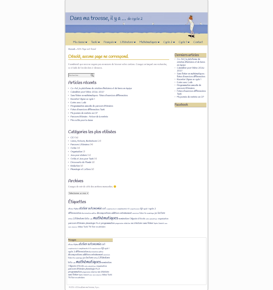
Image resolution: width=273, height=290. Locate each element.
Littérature (126, 42)
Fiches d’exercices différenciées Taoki (88, 109)
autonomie (95, 208)
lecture (161, 213)
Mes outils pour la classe (82, 120)
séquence (74, 227)
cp (141, 208)
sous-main (92, 275)
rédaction (127, 223)
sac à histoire (136, 223)
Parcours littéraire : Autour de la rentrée (89, 116)
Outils (73, 148)
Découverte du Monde (81, 162)
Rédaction (75, 165)
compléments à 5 (111, 209)
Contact (198, 42)
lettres (70, 219)
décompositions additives (108, 213)
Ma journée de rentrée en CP (84, 113)
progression (119, 223)
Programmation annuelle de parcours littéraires (92, 106)
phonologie (90, 223)
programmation (108, 223)
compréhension (134, 209)
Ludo (91, 219)
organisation (163, 218)
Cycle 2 (167, 42)
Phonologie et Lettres (81, 169)
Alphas (76, 209)
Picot (98, 223)
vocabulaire (101, 227)
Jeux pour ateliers (79, 155)
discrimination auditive (89, 213)
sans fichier (148, 223)
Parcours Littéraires (80, 144)
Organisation (76, 151)
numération (124, 218)
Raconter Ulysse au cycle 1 (83, 99)
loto (87, 218)
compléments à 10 (123, 209)
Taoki (94, 42)
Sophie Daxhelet (159, 223)
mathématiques (105, 218)
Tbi (90, 227)
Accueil (71, 49)
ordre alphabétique (151, 219)
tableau (80, 227)
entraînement (126, 213)
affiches (70, 209)
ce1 (104, 208)
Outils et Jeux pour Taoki (82, 158)
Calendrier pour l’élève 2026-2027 (87, 91)
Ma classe (79, 42)
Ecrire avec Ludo (78, 102)
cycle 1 (145, 209)
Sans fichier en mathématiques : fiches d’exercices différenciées (99, 95)
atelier (83, 208)
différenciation (74, 213)
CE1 (72, 137)
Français (109, 42)
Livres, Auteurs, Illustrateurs (84, 141)
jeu (156, 213)
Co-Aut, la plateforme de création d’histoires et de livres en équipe (101, 88)
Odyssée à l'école (137, 218)
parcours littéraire (76, 223)
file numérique (149, 213)
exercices (135, 213)
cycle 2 (152, 208)
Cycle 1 (183, 42)
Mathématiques (148, 42)
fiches (141, 213)
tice (93, 226)
